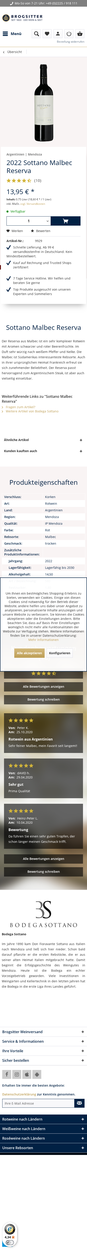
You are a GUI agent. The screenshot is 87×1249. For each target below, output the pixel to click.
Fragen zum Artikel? (20, 407)
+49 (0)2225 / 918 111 (61, 3)
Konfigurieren (59, 653)
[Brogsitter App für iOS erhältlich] (26, 1074)
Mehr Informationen (43, 640)
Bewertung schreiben (43, 699)
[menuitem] (12, 33)
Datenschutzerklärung (19, 1094)
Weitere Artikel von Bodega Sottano (31, 411)
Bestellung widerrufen (70, 41)
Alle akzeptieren (29, 653)
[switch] (10, 1242)
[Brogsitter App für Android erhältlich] (36, 1074)
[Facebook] (6, 1074)
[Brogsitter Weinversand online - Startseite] (22, 18)
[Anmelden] (68, 33)
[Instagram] (16, 1074)
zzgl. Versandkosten (32, 204)
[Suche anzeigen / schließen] (36, 33)
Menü (16, 33)
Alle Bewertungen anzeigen (43, 686)
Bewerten (42, 231)
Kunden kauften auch (20, 451)
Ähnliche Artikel (16, 440)
